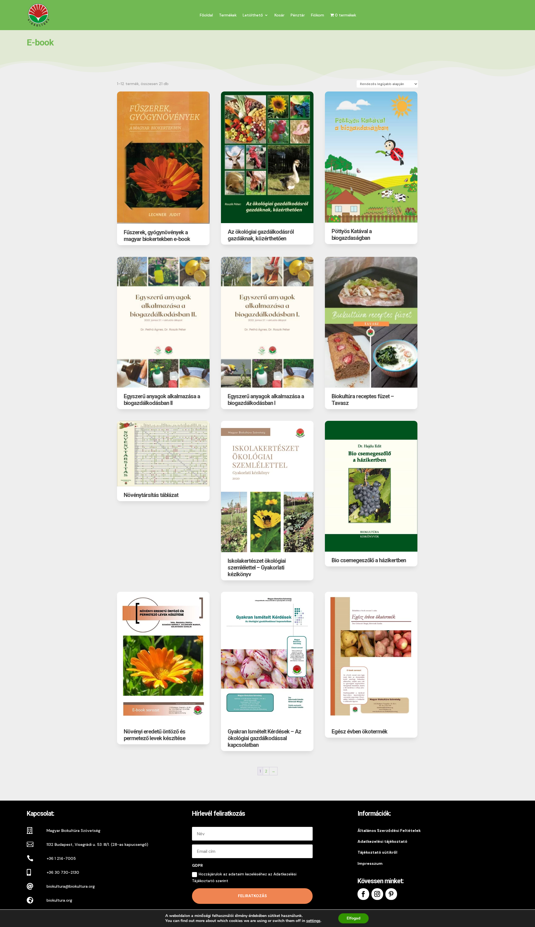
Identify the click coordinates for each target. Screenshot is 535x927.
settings (313, 920)
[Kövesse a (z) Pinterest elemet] (391, 894)
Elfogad (353, 918)
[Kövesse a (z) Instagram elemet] (377, 894)
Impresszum (370, 863)
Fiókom (317, 15)
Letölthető (253, 15)
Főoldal (206, 15)
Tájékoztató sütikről (377, 852)
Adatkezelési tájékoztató (382, 841)
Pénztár (298, 15)
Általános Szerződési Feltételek (389, 830)
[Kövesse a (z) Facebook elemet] (363, 894)
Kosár (279, 15)
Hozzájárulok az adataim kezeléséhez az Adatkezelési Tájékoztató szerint (244, 877)
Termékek (228, 15)
